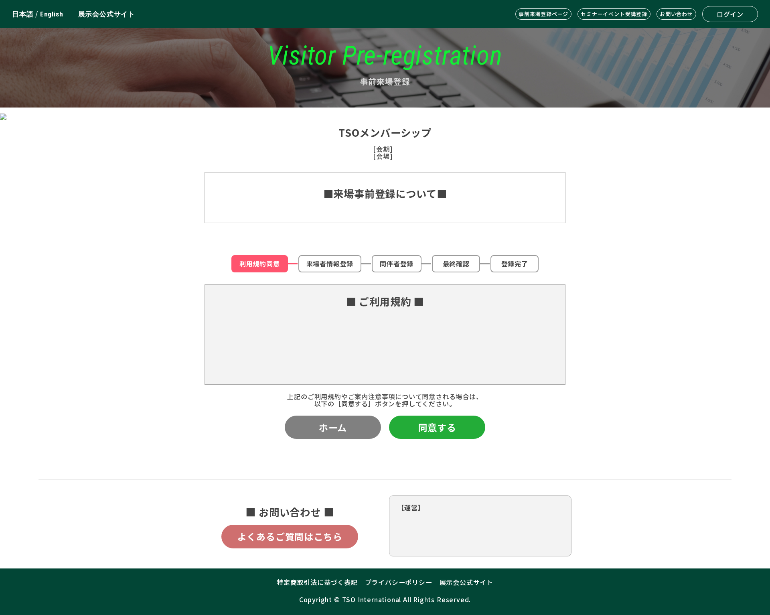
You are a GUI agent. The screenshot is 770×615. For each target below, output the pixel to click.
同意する (437, 427)
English (51, 14)
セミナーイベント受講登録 (614, 14)
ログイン (730, 14)
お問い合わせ (676, 14)
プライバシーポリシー (398, 582)
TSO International (371, 599)
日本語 (22, 14)
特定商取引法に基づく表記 (317, 582)
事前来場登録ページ (543, 14)
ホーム (333, 427)
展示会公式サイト (106, 14)
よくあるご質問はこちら (289, 536)
